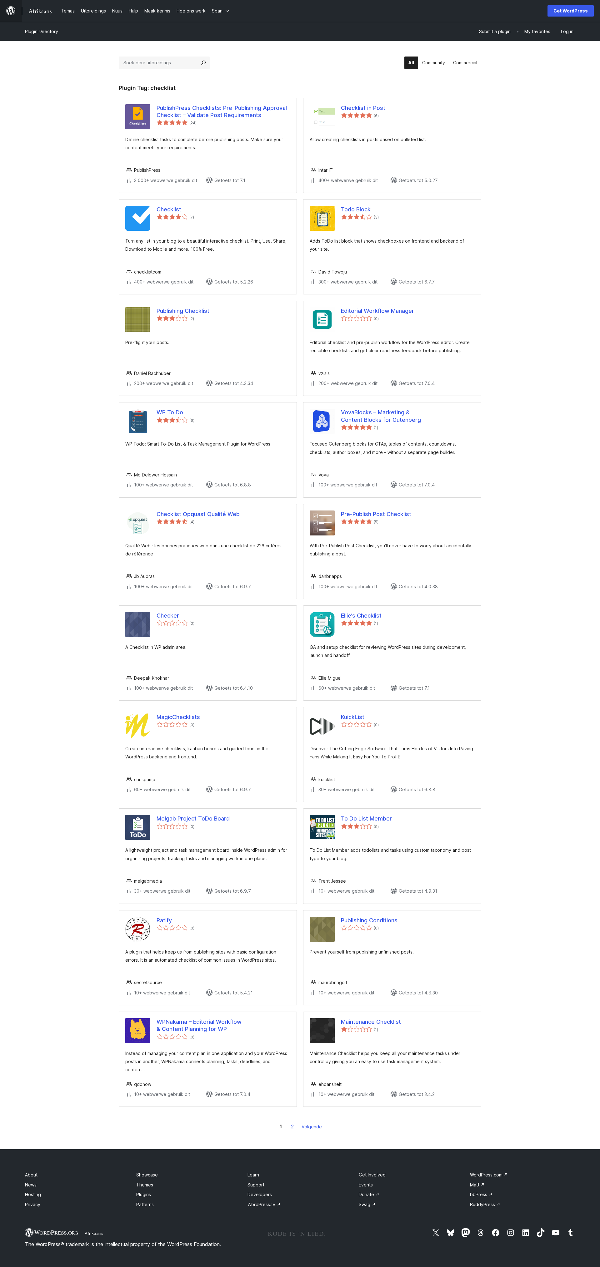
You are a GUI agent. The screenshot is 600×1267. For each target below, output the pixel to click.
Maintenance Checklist (371, 1021)
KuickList (352, 717)
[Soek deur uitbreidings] (203, 63)
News (31, 1184)
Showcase (147, 1174)
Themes (144, 1184)
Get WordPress (570, 10)
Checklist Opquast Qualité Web (198, 514)
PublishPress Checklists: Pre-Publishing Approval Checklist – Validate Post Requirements (222, 111)
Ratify (164, 920)
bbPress (481, 1194)
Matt (477, 1184)
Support (256, 1184)
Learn (253, 1174)
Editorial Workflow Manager (377, 311)
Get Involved (372, 1174)
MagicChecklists (178, 717)
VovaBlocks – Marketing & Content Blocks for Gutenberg (381, 416)
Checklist (169, 209)
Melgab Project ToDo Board (193, 818)
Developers (260, 1194)
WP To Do (170, 412)
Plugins (143, 1194)
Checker (168, 615)
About (31, 1174)
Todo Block (356, 209)
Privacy (32, 1204)
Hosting (33, 1194)
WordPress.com (489, 1174)
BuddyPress (485, 1204)
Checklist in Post (363, 108)
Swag (367, 1204)
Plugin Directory (41, 31)
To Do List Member (366, 818)
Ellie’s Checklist (361, 615)
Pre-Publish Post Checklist (376, 514)
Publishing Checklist (183, 311)
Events (366, 1184)
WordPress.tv (264, 1204)
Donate (369, 1194)
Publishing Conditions (369, 920)
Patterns (145, 1204)
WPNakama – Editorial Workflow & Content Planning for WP (199, 1025)
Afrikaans (94, 1233)
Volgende (312, 1126)
